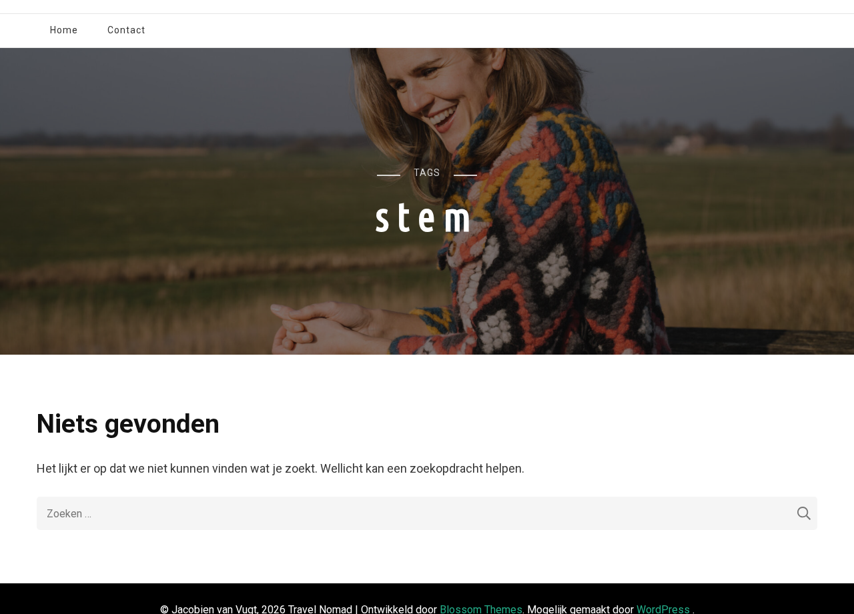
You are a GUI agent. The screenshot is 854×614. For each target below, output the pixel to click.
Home (64, 30)
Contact (126, 30)
